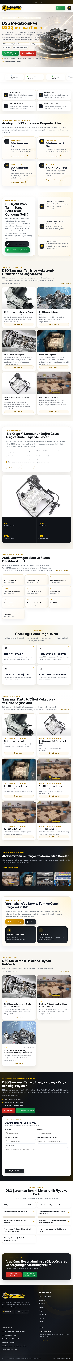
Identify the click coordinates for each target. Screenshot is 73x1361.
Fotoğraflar (42, 1314)
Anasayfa (42, 1300)
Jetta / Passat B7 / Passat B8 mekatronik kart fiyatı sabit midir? (17, 1230)
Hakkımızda (42, 1304)
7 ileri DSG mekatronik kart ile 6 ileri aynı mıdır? (52, 1230)
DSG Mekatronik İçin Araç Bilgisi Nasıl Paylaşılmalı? (17, 1005)
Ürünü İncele (18, 753)
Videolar (41, 1318)
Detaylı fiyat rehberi (11, 467)
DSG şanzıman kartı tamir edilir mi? (16, 1211)
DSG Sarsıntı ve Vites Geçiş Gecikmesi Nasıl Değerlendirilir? (18, 1051)
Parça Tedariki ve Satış (48, 397)
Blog (40, 1311)
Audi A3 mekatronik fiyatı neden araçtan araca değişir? (52, 1212)
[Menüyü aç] (69, 8)
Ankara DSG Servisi (45, 1296)
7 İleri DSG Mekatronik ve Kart (51, 786)
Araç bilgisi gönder (26, 467)
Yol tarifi (31, 922)
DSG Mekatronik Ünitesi (14, 741)
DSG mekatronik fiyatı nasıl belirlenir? (52, 1205)
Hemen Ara (10, 1110)
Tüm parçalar (65, 710)
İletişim (41, 1322)
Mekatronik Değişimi (47, 354)
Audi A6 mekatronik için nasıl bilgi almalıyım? (15, 1221)
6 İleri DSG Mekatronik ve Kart (16, 786)
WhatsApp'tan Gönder (27, 1110)
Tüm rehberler (64, 971)
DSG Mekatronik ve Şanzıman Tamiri (18, 312)
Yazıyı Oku (18, 1017)
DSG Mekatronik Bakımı (48, 312)
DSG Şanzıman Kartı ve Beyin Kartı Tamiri (18, 398)
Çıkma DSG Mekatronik (48, 829)
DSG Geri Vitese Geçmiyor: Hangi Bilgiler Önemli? (53, 1005)
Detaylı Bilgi (18, 324)
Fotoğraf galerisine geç (11, 867)
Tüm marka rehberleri (62, 571)
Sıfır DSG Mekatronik (12, 829)
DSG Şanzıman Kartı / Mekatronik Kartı (52, 742)
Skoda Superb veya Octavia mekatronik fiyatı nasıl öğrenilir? (52, 1221)
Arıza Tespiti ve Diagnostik (15, 354)
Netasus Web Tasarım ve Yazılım (62, 1358)
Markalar (41, 1307)
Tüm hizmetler (64, 283)
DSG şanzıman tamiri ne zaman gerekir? (17, 1205)
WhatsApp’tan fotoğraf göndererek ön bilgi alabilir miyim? (17, 1239)
